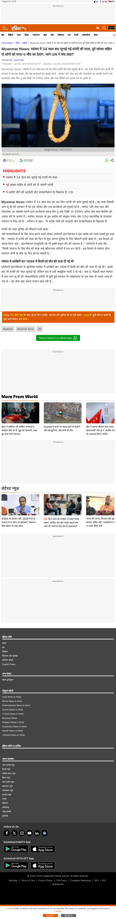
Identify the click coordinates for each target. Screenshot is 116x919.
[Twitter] (14, 833)
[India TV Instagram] (22, 833)
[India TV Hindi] (18, 28)
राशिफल (60, 34)
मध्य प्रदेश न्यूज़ (8, 781)
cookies (57, 911)
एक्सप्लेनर (86, 34)
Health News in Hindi (12, 730)
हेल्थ (96, 34)
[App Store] (43, 849)
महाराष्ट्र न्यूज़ (7, 786)
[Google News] (9, 160)
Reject (68, 915)
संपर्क (4, 643)
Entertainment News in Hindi (16, 705)
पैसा (52, 34)
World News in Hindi (12, 701)
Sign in (111, 1)
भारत (19, 34)
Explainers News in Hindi (14, 726)
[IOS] (95, 1)
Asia (86, 314)
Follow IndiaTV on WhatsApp (55, 337)
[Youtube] (29, 833)
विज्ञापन (5, 651)
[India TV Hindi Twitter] (103, 1)
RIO (104, 880)
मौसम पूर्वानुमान (7, 679)
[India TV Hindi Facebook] (101, 1)
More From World (20, 396)
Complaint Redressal (81, 880)
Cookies (10, 908)
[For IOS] (43, 865)
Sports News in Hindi (12, 709)
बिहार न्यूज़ (6, 777)
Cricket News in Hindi (12, 713)
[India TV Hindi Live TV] (111, 28)
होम (3, 34)
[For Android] (16, 865)
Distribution (58, 884)
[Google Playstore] (16, 849)
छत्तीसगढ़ (5, 807)
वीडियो (10, 34)
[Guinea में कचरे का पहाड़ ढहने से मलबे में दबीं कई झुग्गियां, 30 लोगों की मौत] (63, 413)
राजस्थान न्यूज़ (7, 790)
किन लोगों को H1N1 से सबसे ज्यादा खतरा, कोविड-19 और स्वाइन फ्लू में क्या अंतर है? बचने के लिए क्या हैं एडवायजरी (61, 522)
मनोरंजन (36, 34)
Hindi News (7, 43)
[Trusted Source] (26, 160)
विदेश (27, 34)
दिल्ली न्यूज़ (6, 769)
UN (39, 329)
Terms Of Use (28, 880)
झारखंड (5, 815)
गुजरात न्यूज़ (6, 794)
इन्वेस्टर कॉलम (7, 660)
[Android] (97, 1)
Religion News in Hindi (13, 722)
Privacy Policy (45, 880)
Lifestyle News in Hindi (13, 735)
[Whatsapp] (107, 160)
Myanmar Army (25, 329)
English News (8, 664)
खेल (45, 34)
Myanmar (8, 329)
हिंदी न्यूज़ (18, 314)
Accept (50, 915)
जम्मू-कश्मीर (6, 811)
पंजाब (4, 798)
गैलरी (76, 34)
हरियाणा (5, 803)
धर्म (69, 34)
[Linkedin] (37, 833)
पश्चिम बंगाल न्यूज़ (9, 773)
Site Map (13, 880)
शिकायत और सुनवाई (10, 655)
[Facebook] (7, 833)
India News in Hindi (11, 697)
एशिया (25, 43)
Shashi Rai (19, 60)
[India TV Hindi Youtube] (106, 1)
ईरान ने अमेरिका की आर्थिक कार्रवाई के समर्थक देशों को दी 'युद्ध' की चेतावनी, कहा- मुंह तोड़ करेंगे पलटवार (20, 430)
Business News (9, 718)
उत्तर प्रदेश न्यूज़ (8, 765)
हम (3, 647)
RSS (96, 880)
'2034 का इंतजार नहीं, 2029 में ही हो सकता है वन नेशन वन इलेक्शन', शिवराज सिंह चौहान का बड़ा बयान (19, 522)
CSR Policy (61, 880)
